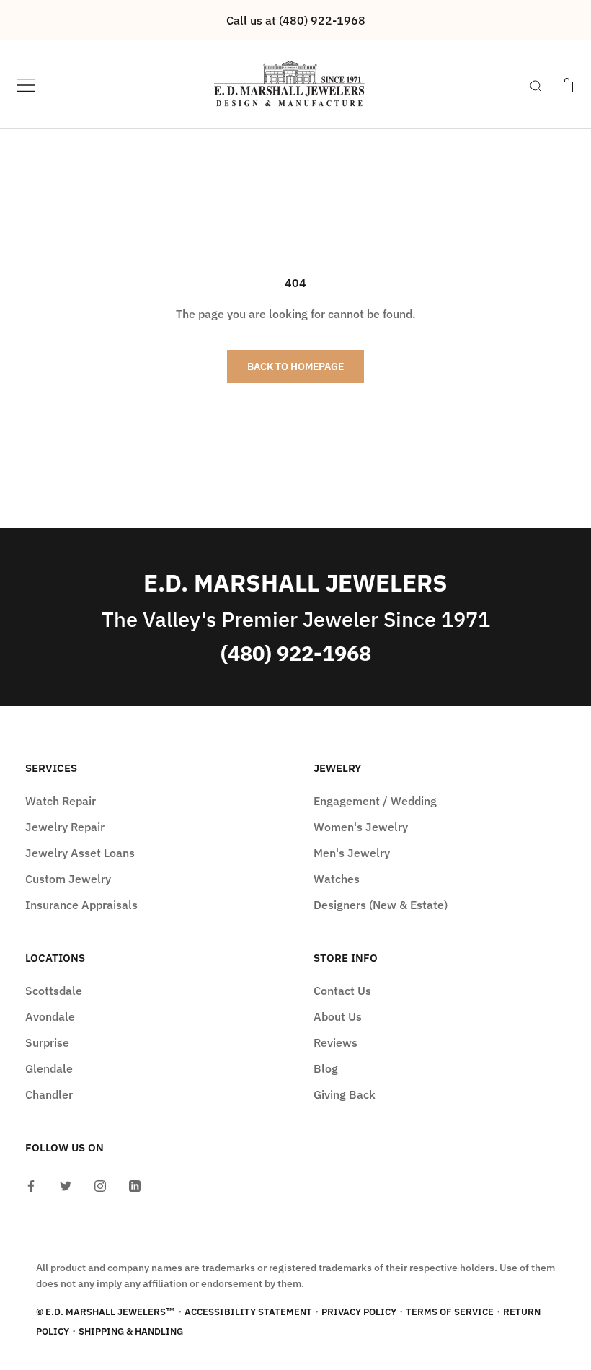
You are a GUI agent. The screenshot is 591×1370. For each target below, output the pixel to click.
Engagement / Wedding (375, 801)
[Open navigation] (26, 85)
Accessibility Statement (248, 1312)
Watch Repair (60, 801)
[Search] (536, 85)
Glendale (49, 1068)
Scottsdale (53, 990)
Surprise (47, 1042)
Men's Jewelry (352, 853)
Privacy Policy (358, 1312)
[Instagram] (100, 1184)
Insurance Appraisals (81, 904)
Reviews (335, 1042)
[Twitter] (65, 1184)
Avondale (50, 1016)
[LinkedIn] (135, 1184)
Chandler (49, 1094)
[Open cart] (567, 85)
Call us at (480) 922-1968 (295, 20)
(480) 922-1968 (296, 653)
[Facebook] (31, 1184)
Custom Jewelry (68, 878)
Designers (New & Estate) (381, 904)
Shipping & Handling (131, 1331)
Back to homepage (295, 366)
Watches (337, 878)
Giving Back (345, 1094)
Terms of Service (450, 1312)
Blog (326, 1068)
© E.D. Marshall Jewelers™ (105, 1312)
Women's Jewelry (361, 827)
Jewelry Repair (65, 827)
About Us (338, 1016)
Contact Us (342, 990)
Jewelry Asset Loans (80, 853)
